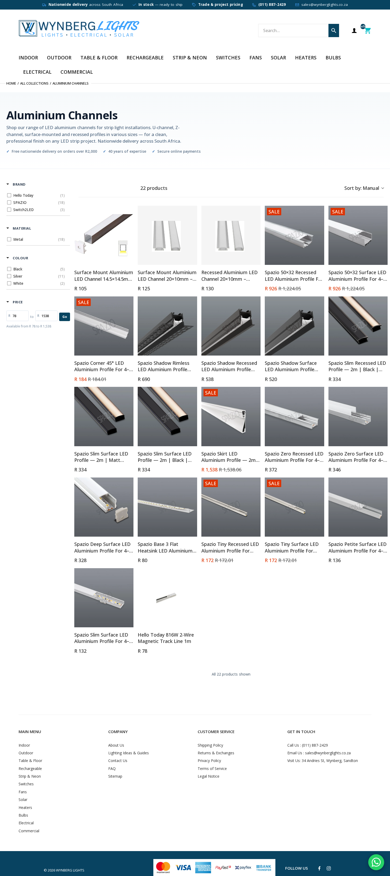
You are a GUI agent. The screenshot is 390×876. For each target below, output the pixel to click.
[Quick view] (128, 259)
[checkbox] (37, 195)
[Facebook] (319, 868)
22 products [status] (153, 188)
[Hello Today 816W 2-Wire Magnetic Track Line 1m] (167, 597)
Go (64, 316)
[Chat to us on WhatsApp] (376, 862)
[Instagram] (328, 868)
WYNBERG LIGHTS (70, 870)
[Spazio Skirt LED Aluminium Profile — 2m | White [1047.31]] (231, 416)
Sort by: (361, 188)
